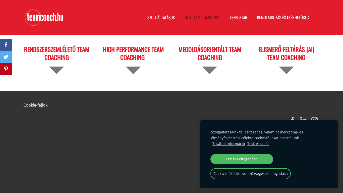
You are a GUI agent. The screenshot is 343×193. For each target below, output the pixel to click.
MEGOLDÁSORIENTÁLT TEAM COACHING (210, 53)
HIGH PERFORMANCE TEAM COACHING (133, 53)
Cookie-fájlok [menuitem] (35, 105)
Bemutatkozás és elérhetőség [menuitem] (283, 17)
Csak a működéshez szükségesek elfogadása (250, 173)
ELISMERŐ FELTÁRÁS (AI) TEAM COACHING (286, 53)
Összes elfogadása (241, 159)
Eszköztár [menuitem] (238, 17)
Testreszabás (258, 143)
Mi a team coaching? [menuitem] (202, 17)
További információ (228, 143)
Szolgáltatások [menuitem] (161, 17)
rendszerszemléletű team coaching (56, 53)
